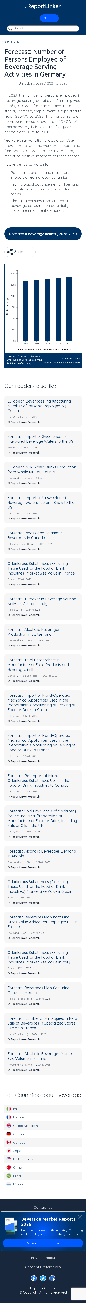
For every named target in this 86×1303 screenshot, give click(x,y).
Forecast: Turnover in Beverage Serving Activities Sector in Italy (42, 601)
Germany (20, 1134)
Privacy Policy (43, 1258)
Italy (16, 1109)
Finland (18, 1184)
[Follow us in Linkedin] (52, 1278)
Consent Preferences (43, 1267)
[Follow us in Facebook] (34, 1278)
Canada (19, 1142)
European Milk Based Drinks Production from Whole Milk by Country (42, 469)
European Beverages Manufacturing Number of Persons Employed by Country (39, 406)
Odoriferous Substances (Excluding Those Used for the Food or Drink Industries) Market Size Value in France (41, 568)
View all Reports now (43, 1243)
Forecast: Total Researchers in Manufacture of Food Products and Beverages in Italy (38, 665)
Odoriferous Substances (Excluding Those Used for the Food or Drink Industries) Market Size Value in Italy (39, 957)
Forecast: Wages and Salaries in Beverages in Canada (35, 535)
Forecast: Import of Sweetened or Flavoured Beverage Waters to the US (40, 439)
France (18, 1117)
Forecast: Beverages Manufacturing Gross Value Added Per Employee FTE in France (42, 922)
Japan (18, 1151)
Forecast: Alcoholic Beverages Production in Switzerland (34, 632)
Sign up (49, 18)
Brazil (17, 1176)
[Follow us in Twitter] (43, 1278)
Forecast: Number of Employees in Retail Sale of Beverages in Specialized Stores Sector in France (43, 1023)
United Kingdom (25, 1125)
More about (43, 234)
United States (23, 1159)
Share (18, 251)
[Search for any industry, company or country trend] (10, 29)
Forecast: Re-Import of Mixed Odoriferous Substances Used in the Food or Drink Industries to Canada (38, 780)
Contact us (43, 1207)
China (17, 1167)
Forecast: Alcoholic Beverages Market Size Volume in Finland (40, 1056)
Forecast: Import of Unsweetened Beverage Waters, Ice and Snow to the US (41, 502)
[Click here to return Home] (43, 6)
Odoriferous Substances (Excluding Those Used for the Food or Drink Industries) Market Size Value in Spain (40, 886)
